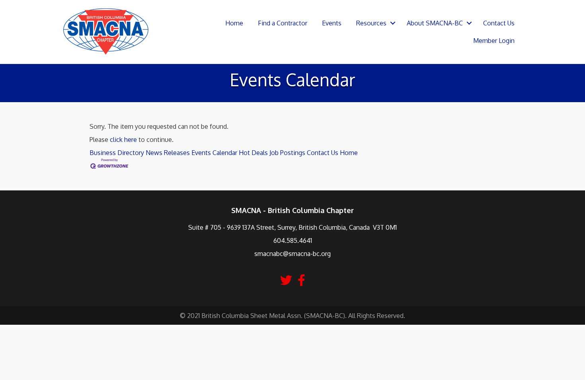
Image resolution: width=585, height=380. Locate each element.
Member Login (494, 41)
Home (234, 23)
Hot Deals (253, 153)
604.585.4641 (292, 240)
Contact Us (499, 23)
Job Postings (287, 153)
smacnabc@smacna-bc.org (292, 254)
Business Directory (117, 153)
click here (123, 139)
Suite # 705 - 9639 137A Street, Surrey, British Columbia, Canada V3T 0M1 (292, 227)
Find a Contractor (282, 23)
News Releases (168, 153)
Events (331, 23)
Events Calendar (214, 153)
